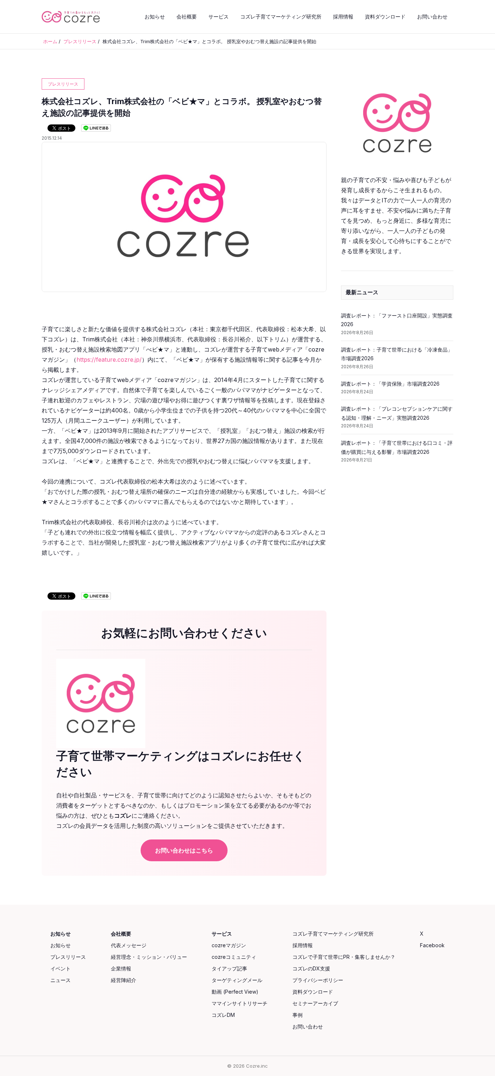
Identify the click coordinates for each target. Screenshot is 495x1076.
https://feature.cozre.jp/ (109, 359)
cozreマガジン (229, 945)
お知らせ (155, 16)
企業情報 (121, 968)
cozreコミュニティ (234, 957)
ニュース (60, 980)
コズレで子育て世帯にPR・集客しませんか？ (343, 957)
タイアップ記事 (229, 968)
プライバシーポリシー (317, 980)
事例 (297, 1015)
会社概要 (186, 16)
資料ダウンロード (385, 16)
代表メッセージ (128, 945)
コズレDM (223, 1015)
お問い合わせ (432, 16)
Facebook (432, 945)
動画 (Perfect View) (235, 992)
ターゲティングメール (237, 980)
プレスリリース (68, 957)
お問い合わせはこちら (184, 850)
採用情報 (343, 16)
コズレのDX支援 (311, 968)
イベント (60, 968)
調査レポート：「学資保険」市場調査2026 (390, 384)
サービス (218, 16)
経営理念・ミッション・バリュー (149, 957)
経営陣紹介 (123, 980)
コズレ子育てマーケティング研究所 (280, 16)
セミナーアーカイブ (315, 1003)
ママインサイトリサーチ (239, 1003)
